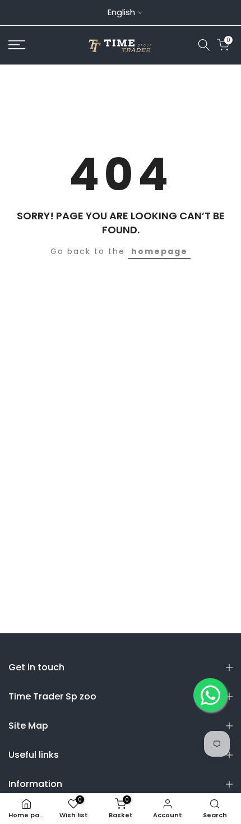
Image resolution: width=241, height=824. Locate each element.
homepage (159, 251)
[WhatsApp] (210, 695)
